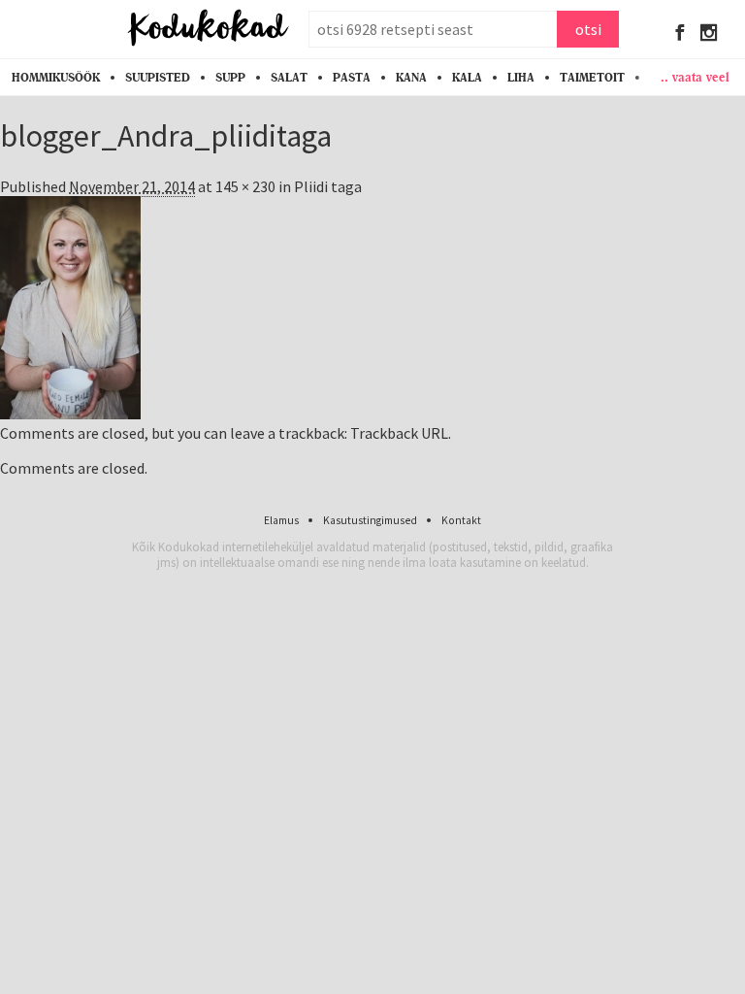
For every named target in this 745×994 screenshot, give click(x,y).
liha (520, 77)
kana (411, 77)
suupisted (157, 77)
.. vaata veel (695, 76)
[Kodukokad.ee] (208, 29)
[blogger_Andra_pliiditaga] (70, 413)
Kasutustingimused (370, 520)
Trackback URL (399, 433)
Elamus (281, 520)
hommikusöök (56, 77)
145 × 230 (245, 186)
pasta (352, 77)
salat (289, 77)
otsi (588, 29)
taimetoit (592, 77)
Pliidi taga (328, 186)
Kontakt (461, 520)
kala (467, 77)
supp (230, 77)
